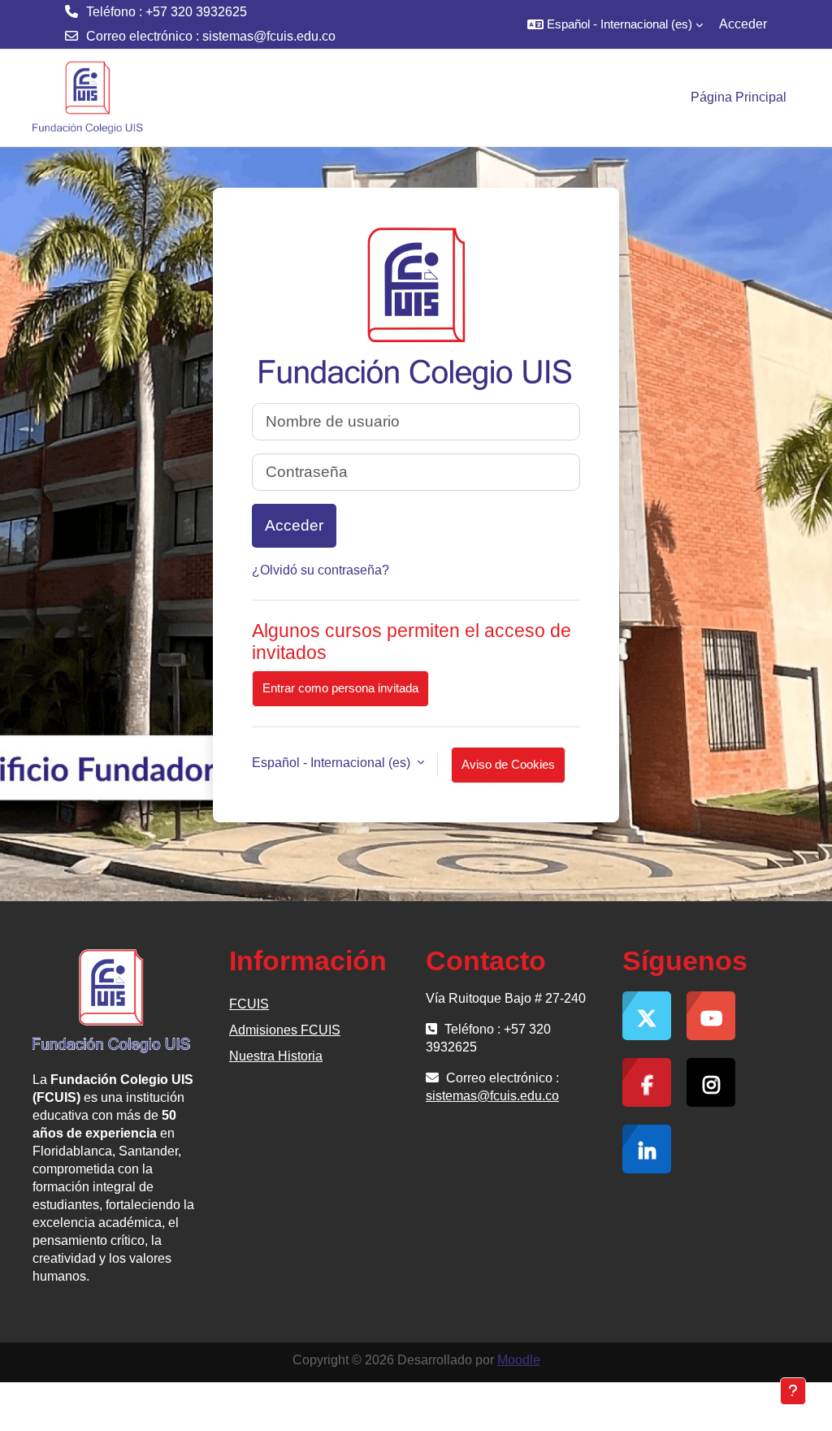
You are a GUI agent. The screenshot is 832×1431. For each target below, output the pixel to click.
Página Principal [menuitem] (738, 97)
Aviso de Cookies (508, 764)
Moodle (518, 1360)
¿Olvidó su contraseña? (320, 570)
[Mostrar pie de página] (793, 1391)
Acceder (743, 24)
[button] (615, 24)
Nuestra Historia (276, 1056)
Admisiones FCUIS (284, 1030)
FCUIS (249, 1004)
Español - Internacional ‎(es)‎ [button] (333, 763)
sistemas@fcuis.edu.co (269, 36)
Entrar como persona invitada (340, 688)
